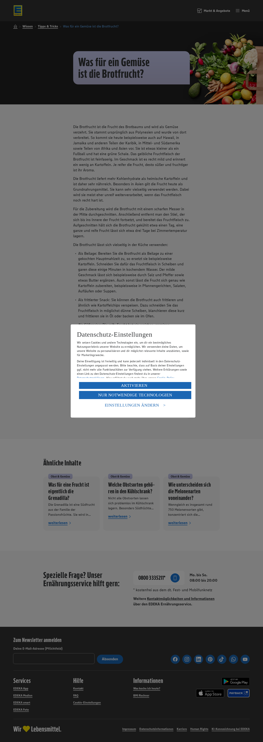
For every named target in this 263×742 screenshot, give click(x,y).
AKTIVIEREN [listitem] (134, 385)
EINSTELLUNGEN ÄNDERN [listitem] (132, 405)
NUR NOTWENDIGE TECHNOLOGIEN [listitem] (135, 395)
